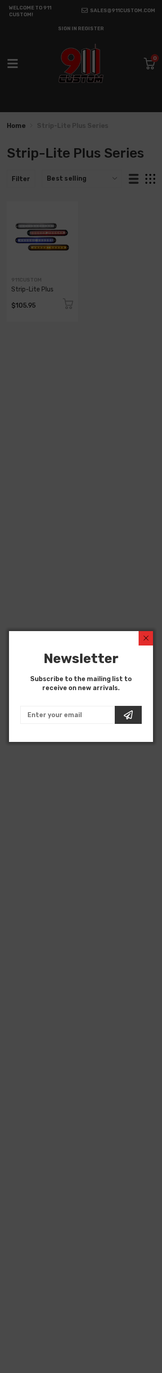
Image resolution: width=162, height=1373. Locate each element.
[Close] (146, 638)
